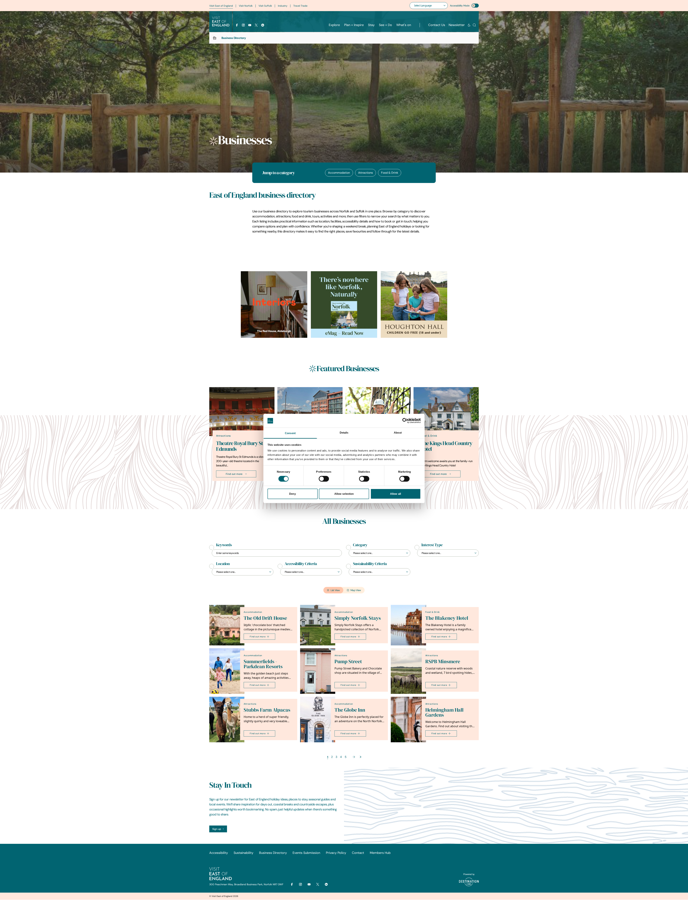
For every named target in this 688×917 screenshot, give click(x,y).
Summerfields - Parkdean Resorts (263, 664)
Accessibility (218, 853)
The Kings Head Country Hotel (446, 446)
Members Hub (380, 853)
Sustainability (243, 853)
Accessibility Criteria (301, 563)
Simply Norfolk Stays (358, 618)
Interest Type (432, 545)
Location (223, 563)
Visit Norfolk (246, 5)
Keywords (224, 545)
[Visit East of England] (220, 22)
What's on (403, 25)
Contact (358, 853)
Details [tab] (344, 432)
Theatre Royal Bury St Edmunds (239, 446)
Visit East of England (221, 5)
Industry (282, 5)
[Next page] (353, 757)
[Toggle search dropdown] (474, 25)
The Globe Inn (350, 710)
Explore (334, 25)
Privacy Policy (336, 853)
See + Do (385, 25)
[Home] (214, 38)
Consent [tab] (290, 433)
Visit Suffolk (265, 5)
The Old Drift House (265, 618)
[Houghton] (414, 304)
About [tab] (398, 432)
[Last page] (360, 757)
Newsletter (457, 25)
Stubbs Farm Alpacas (267, 710)
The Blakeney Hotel (446, 618)
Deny (292, 493)
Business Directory (273, 853)
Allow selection (344, 493)
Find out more (234, 474)
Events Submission (306, 853)
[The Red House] (274, 304)
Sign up (216, 829)
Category (360, 545)
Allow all (395, 493)
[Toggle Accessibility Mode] (475, 6)
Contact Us (436, 25)
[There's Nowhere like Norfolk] (344, 304)
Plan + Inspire (354, 25)
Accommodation (339, 172)
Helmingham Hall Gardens (444, 712)
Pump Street (348, 661)
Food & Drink (389, 172)
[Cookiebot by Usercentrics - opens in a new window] (405, 420)
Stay (371, 25)
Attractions (365, 172)
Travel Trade (300, 5)
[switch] (324, 479)
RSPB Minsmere (442, 661)
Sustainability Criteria (370, 563)
